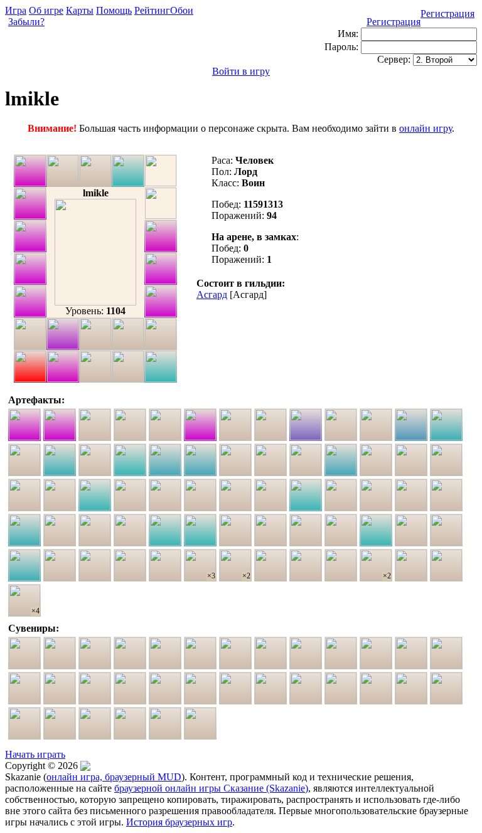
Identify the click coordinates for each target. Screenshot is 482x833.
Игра (15, 10)
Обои (181, 10)
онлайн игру (425, 128)
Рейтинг (152, 10)
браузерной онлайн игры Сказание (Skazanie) (211, 788)
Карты (80, 10)
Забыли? (26, 21)
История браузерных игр (179, 822)
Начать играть (35, 754)
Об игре (46, 10)
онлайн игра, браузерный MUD (113, 777)
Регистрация (447, 13)
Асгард (211, 294)
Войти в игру (241, 71)
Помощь (114, 10)
